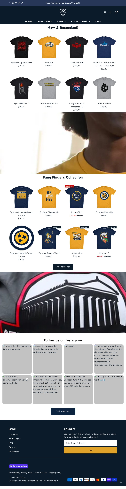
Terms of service (40, 473)
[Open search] (105, 12)
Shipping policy (55, 473)
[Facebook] (10, 3)
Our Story (13, 434)
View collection (63, 266)
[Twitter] (22, 3)
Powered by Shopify (48, 480)
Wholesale (14, 451)
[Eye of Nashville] (21, 88)
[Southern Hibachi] (49, 88)
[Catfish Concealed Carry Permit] (21, 197)
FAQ (11, 443)
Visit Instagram (63, 411)
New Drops (45, 21)
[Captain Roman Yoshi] (49, 238)
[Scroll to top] (121, 482)
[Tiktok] (19, 3)
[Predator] (49, 47)
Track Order (14, 438)
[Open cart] (116, 12)
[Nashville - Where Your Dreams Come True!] (104, 47)
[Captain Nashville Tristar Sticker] (21, 238)
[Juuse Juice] (77, 238)
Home (28, 21)
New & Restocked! (63, 27)
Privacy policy (26, 473)
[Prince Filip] (77, 197)
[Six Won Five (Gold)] (49, 197)
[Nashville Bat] (77, 47)
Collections (79, 21)
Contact (13, 447)
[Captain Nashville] (104, 197)
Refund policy (14, 473)
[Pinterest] (16, 3)
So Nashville (32, 480)
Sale (98, 21)
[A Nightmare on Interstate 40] (77, 88)
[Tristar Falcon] (104, 88)
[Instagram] (12, 3)
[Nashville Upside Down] (21, 47)
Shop (60, 21)
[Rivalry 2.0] (104, 238)
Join (91, 450)
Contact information (17, 477)
